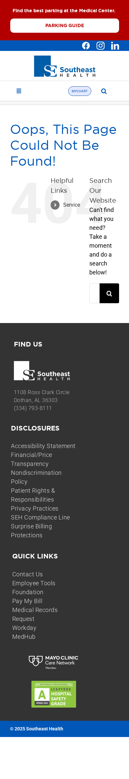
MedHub (24, 636)
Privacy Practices (35, 508)
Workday (24, 627)
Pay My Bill (27, 600)
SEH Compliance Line (40, 517)
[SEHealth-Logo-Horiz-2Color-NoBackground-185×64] (64, 58)
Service (71, 205)
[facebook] (86, 46)
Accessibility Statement (43, 445)
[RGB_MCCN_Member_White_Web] (54, 656)
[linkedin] (115, 46)
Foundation (28, 592)
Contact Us (27, 574)
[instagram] (101, 46)
